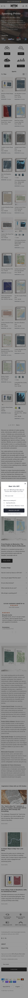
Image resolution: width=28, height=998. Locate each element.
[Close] (25, 483)
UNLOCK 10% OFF (14, 510)
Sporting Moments (10, 503)
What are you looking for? (9, 500)
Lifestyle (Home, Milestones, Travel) (15, 505)
